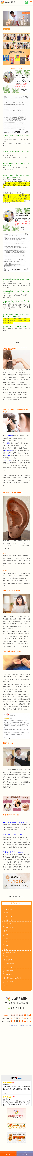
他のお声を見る (16, 343)
